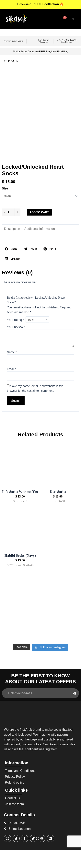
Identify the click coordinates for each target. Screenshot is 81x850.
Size (5, 188)
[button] (11, 61)
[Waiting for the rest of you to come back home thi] (40, 633)
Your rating (15, 320)
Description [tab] (12, 228)
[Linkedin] (50, 838)
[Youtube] (41, 838)
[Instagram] (7, 838)
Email (11, 369)
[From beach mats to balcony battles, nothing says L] (67, 602)
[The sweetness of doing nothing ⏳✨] (14, 633)
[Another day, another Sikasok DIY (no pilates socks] (14, 602)
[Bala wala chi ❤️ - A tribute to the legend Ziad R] (14, 618)
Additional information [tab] (39, 228)
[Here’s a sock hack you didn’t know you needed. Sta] (40, 618)
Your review (16, 327)
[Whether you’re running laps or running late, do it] (40, 602)
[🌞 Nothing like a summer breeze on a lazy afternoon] (67, 618)
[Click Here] (73, 19)
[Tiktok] (16, 838)
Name (12, 352)
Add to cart (39, 212)
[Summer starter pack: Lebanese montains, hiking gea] (67, 633)
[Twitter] (33, 838)
